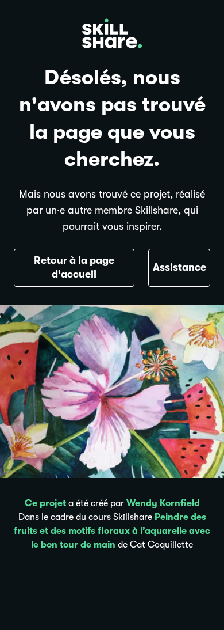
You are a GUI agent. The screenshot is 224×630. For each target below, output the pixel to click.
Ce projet (45, 503)
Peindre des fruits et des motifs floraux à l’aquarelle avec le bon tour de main (112, 531)
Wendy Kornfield (163, 503)
